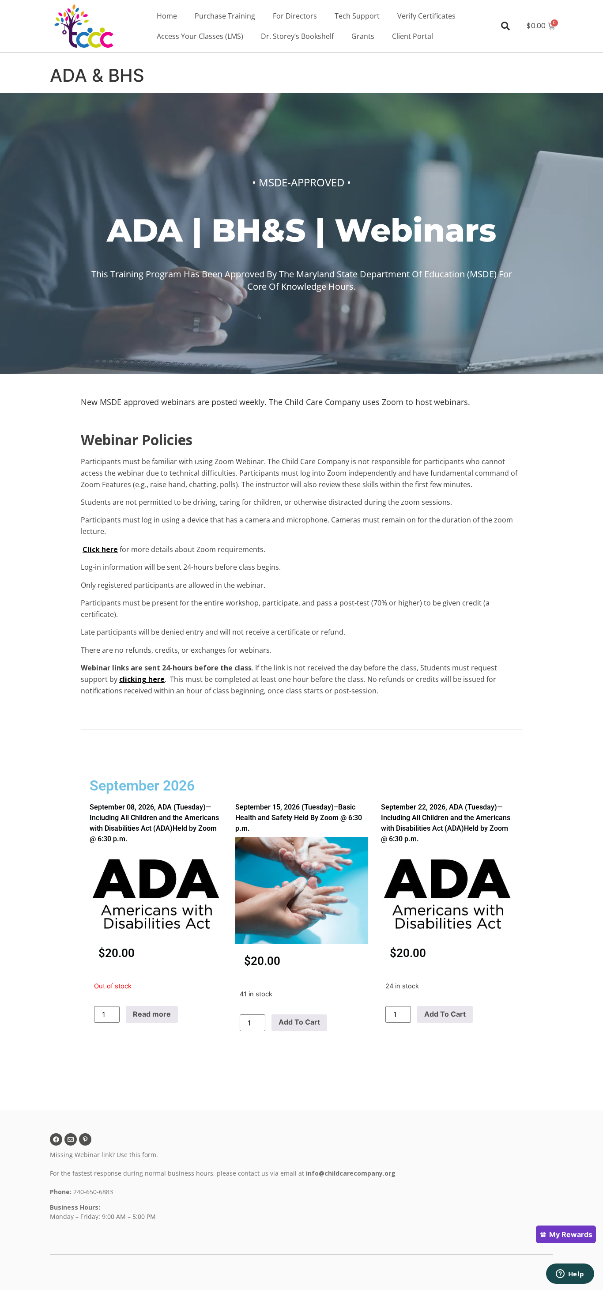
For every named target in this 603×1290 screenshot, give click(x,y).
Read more (152, 1014)
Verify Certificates (426, 16)
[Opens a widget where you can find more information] (570, 1275)
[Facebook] (56, 1139)
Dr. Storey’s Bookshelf (297, 36)
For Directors (295, 16)
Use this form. (138, 1154)
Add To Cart (299, 1022)
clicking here (142, 679)
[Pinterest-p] (85, 1139)
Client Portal (412, 36)
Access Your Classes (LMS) (200, 36)
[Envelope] (70, 1139)
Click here (100, 549)
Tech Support (357, 16)
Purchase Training (225, 16)
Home (167, 16)
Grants (362, 36)
